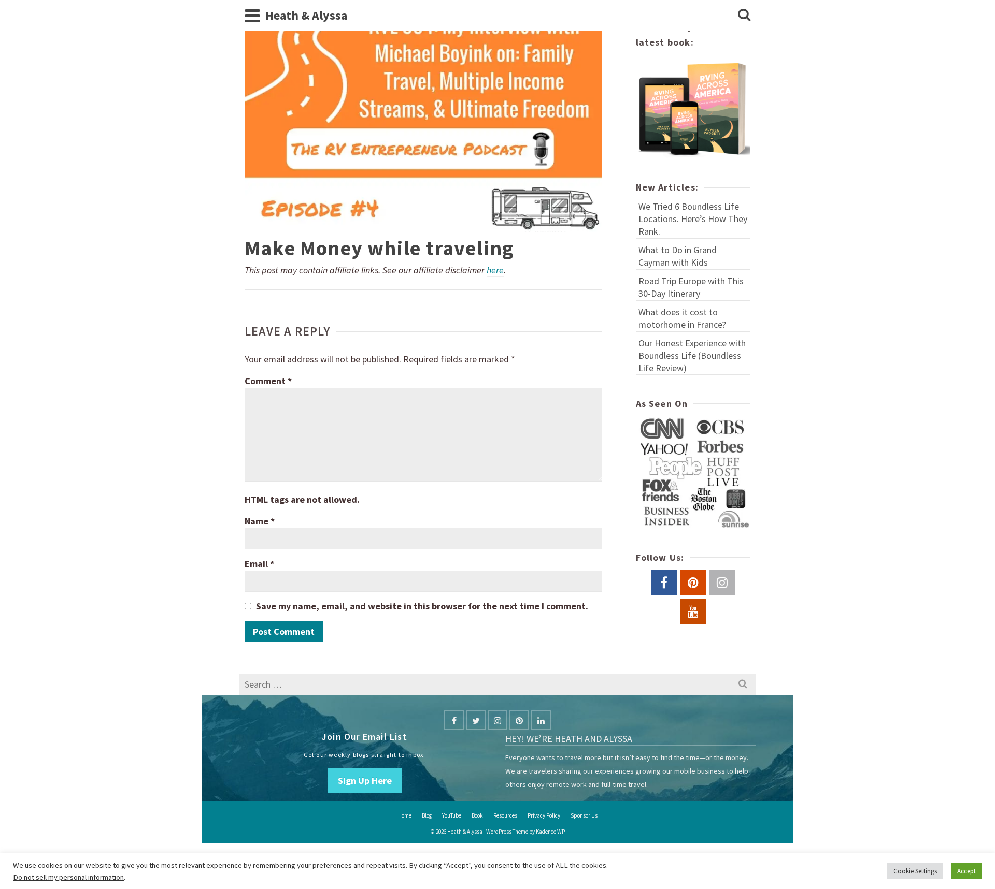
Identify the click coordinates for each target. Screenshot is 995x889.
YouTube (451, 815)
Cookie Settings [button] (915, 871)
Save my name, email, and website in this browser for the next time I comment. (422, 606)
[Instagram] (497, 720)
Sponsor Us (584, 815)
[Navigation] (252, 15)
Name (260, 521)
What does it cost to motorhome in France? (682, 318)
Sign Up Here (365, 780)
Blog (427, 815)
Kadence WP (550, 831)
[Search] (744, 15)
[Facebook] (454, 720)
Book (477, 815)
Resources (505, 815)
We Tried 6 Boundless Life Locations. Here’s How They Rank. (692, 218)
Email (259, 564)
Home (404, 815)
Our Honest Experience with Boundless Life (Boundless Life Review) (692, 355)
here (495, 270)
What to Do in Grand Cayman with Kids (677, 256)
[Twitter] (476, 720)
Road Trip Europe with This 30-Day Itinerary (691, 287)
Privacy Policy (544, 815)
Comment (268, 381)
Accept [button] (966, 871)
